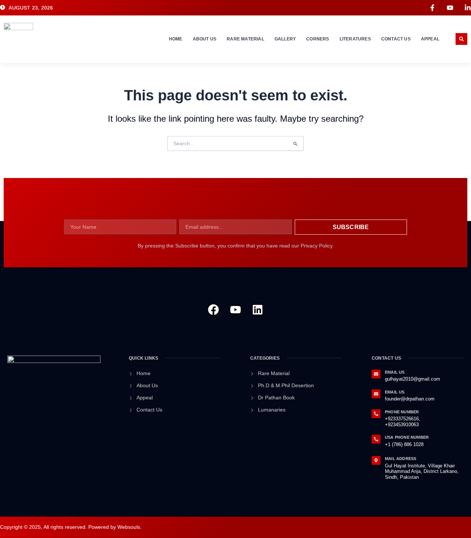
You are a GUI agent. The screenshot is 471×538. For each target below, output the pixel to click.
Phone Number (402, 412)
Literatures (355, 39)
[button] (461, 39)
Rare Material (245, 39)
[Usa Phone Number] (376, 439)
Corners (317, 39)
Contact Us (396, 39)
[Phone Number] (376, 413)
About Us (205, 39)
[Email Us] (376, 374)
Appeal (430, 39)
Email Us (395, 372)
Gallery (285, 39)
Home (176, 39)
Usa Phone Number (407, 437)
